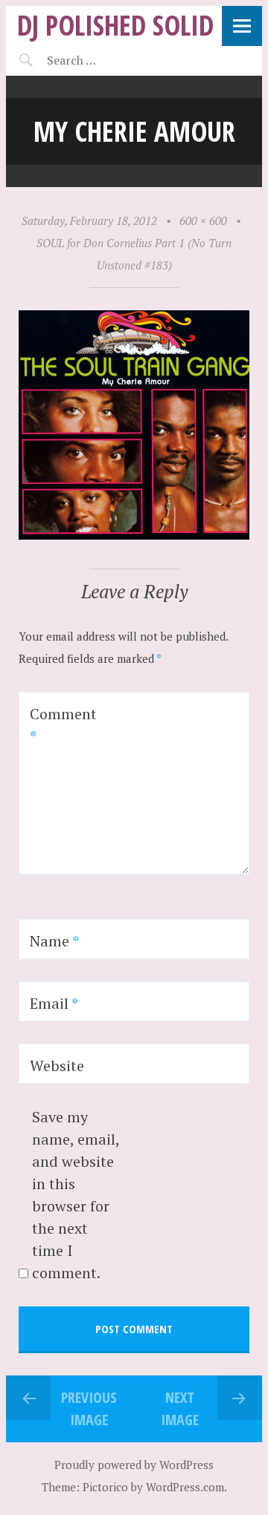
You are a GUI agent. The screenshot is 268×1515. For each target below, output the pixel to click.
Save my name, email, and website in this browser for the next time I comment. (75, 1195)
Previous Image (89, 1408)
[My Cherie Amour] (134, 535)
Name (54, 941)
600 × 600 (203, 220)
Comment (63, 725)
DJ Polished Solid (115, 25)
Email (54, 1003)
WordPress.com (185, 1486)
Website (57, 1066)
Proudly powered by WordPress (134, 1464)
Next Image (180, 1408)
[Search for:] (108, 60)
